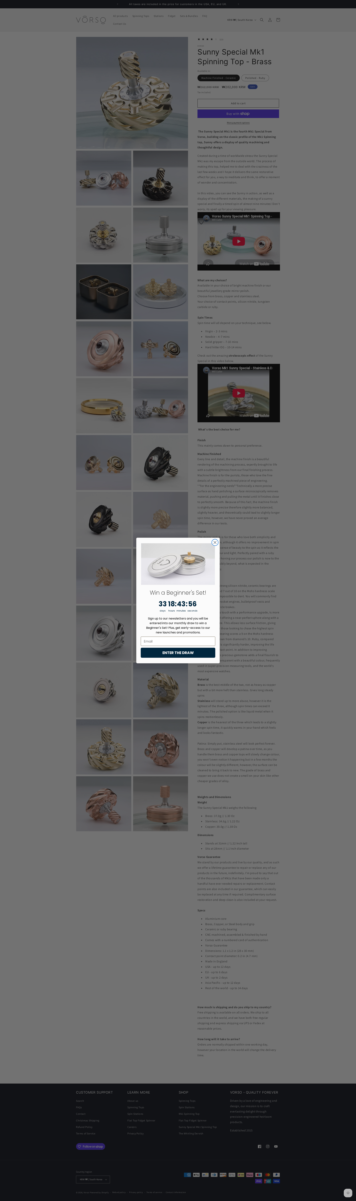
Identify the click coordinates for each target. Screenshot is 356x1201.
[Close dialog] (215, 542)
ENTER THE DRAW (178, 652)
